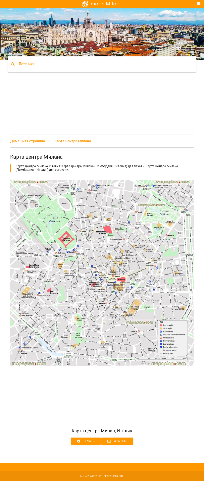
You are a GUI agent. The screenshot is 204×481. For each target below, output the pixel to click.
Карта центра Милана (72, 141)
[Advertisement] (102, 107)
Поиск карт (26, 63)
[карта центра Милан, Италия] (102, 365)
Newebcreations (114, 476)
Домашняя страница (27, 141)
